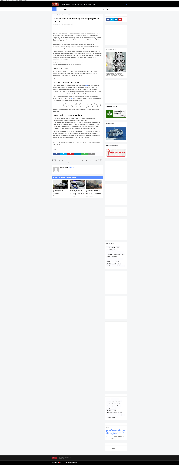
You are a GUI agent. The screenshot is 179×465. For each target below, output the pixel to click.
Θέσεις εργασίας (119, 258)
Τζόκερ (114, 265)
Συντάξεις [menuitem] (90, 9)
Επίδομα (108, 256)
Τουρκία (118, 265)
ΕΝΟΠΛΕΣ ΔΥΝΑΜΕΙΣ (119, 252)
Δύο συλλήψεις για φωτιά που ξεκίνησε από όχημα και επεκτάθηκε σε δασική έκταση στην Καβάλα (93, 193)
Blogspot (63, 462)
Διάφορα (115, 249)
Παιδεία (114, 263)
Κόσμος (113, 261)
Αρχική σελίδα (55, 14)
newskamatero (57, 24)
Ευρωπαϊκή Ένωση (110, 258)
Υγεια (123, 265)
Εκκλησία (63, 4)
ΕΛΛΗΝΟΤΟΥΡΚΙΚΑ (75, 4)
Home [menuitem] (54, 9)
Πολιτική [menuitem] (96, 9)
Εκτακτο (68, 4)
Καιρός (108, 261)
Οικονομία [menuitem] (78, 9)
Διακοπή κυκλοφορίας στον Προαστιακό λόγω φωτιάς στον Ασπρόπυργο (60, 192)
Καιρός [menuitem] (84, 9)
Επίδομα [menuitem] (72, 9)
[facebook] (108, 19)
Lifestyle (108, 247)
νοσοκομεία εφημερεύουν (112, 417)
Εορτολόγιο (88, 4)
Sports (117, 247)
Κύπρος (117, 261)
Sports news (82, 4)
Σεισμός (94, 4)
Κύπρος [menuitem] (107, 9)
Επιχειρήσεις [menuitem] (65, 9)
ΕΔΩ (86, 85)
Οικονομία (109, 263)
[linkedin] (116, 19)
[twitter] (112, 19)
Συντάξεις (109, 265)
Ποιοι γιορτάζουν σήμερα (112, 412)
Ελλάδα (60, 14)
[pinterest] (120, 19)
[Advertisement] (116, 35)
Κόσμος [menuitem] (102, 9)
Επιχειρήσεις (114, 256)
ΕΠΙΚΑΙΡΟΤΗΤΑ (109, 254)
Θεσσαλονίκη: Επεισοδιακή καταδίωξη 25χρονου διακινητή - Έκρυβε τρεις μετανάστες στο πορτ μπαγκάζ (77, 193)
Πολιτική (119, 263)
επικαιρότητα (80, 462)
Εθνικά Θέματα (117, 254)
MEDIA (113, 247)
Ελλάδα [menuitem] (59, 9)
